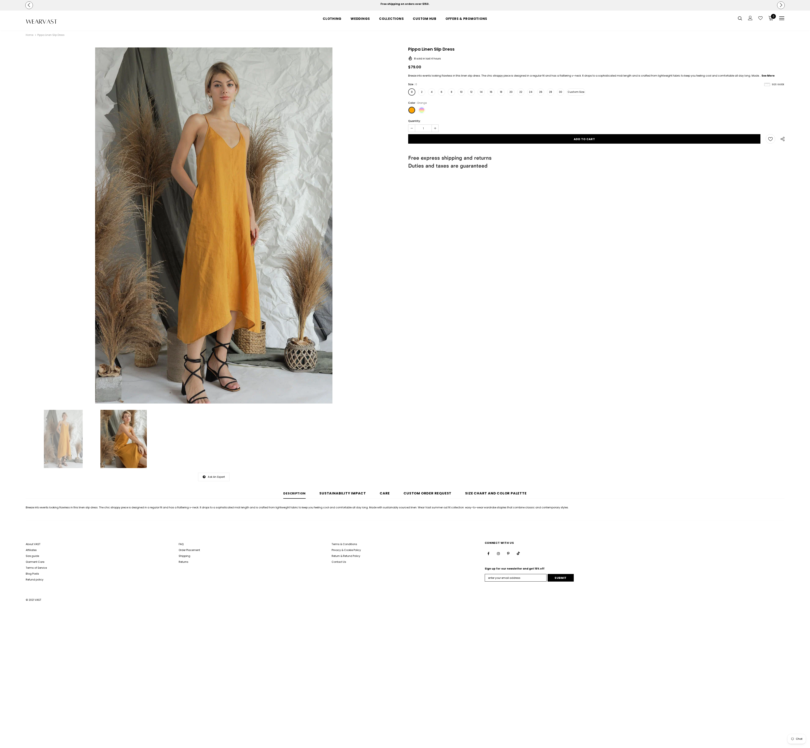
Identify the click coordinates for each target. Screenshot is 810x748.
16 (491, 92)
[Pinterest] (508, 553)
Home (29, 35)
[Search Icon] (740, 18)
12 (471, 92)
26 (540, 92)
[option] (405, 4)
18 (501, 92)
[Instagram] (498, 553)
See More (768, 75)
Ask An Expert (216, 477)
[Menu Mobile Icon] (781, 18)
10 (461, 92)
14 (481, 92)
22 (520, 92)
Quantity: (414, 121)
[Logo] (50, 21)
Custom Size (576, 92)
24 (530, 92)
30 (560, 92)
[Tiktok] (518, 553)
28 (550, 92)
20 (511, 92)
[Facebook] (488, 553)
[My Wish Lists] (760, 18)
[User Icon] (750, 18)
